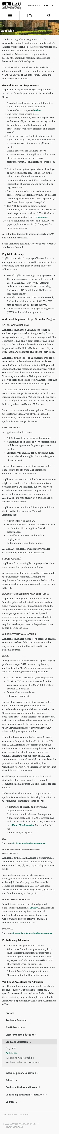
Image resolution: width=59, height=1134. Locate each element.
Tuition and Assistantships (20, 1057)
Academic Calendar (16, 1020)
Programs (11, 1047)
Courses (10, 1102)
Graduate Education (17, 1042)
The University (14, 1027)
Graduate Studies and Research (23, 1087)
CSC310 (34, 907)
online (37, 110)
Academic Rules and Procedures (23, 1062)
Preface (10, 1013)
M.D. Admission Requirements (29, 843)
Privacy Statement (14, 1126)
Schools (10, 1080)
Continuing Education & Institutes (25, 1094)
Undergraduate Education (20, 1034)
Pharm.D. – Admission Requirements (32, 933)
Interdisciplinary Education (21, 1073)
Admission (11, 1052)
